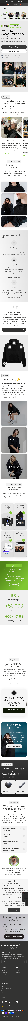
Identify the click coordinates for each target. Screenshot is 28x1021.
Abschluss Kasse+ (23, 18)
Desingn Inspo (17, 18)
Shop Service (4, 972)
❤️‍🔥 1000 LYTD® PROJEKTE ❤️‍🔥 (14, 4)
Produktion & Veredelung (20, 977)
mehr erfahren (5, 153)
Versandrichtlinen (5, 990)
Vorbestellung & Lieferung (6, 977)
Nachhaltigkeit (18, 974)
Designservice (4, 970)
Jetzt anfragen (14, 584)
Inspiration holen (14, 51)
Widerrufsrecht (4, 992)
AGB (2, 995)
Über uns (17, 970)
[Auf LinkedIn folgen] (13, 1002)
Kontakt (3, 997)
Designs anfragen (14, 47)
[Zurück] (1, 5)
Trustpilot (20, 1)
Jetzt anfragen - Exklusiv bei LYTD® (14, 330)
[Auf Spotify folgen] (17, 1002)
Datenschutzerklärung (6, 988)
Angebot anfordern (5, 979)
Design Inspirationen (14, 746)
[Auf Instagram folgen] (2, 1002)
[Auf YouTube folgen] (6, 1002)
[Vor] (26, 5)
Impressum (3, 986)
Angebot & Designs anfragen (14, 936)
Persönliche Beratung (6, 974)
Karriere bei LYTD (19, 979)
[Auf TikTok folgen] (10, 1002)
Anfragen (4, 18)
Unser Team (18, 972)
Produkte (11, 18)
